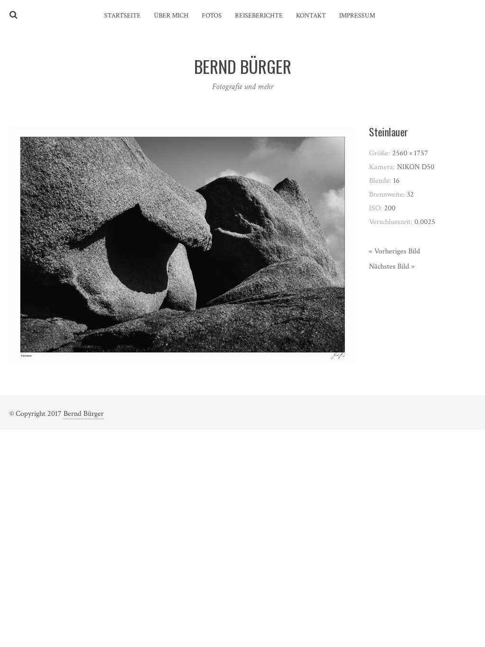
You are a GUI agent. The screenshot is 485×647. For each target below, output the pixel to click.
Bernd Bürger (83, 414)
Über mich (171, 15)
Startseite (122, 15)
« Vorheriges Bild (394, 251)
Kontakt (311, 15)
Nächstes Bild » (391, 266)
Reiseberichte (259, 15)
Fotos (212, 15)
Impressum (357, 15)
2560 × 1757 (410, 153)
